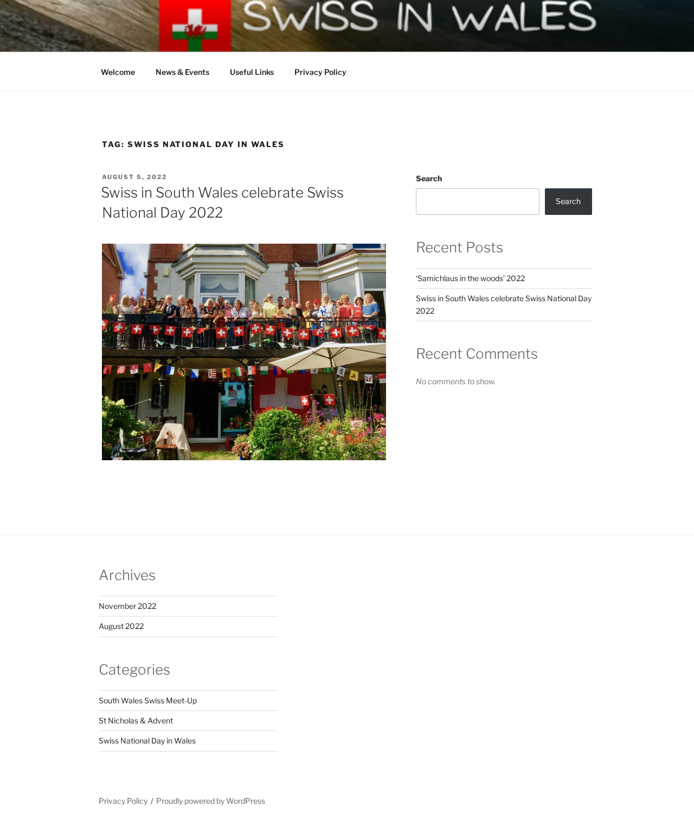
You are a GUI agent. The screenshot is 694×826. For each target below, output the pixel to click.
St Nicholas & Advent (136, 720)
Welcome (118, 72)
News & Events (182, 72)
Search (429, 178)
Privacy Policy (320, 72)
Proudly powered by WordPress (210, 800)
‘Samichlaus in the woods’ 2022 (470, 278)
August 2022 (121, 626)
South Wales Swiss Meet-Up (148, 700)
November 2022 (127, 606)
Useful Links (252, 72)
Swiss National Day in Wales (147, 740)
